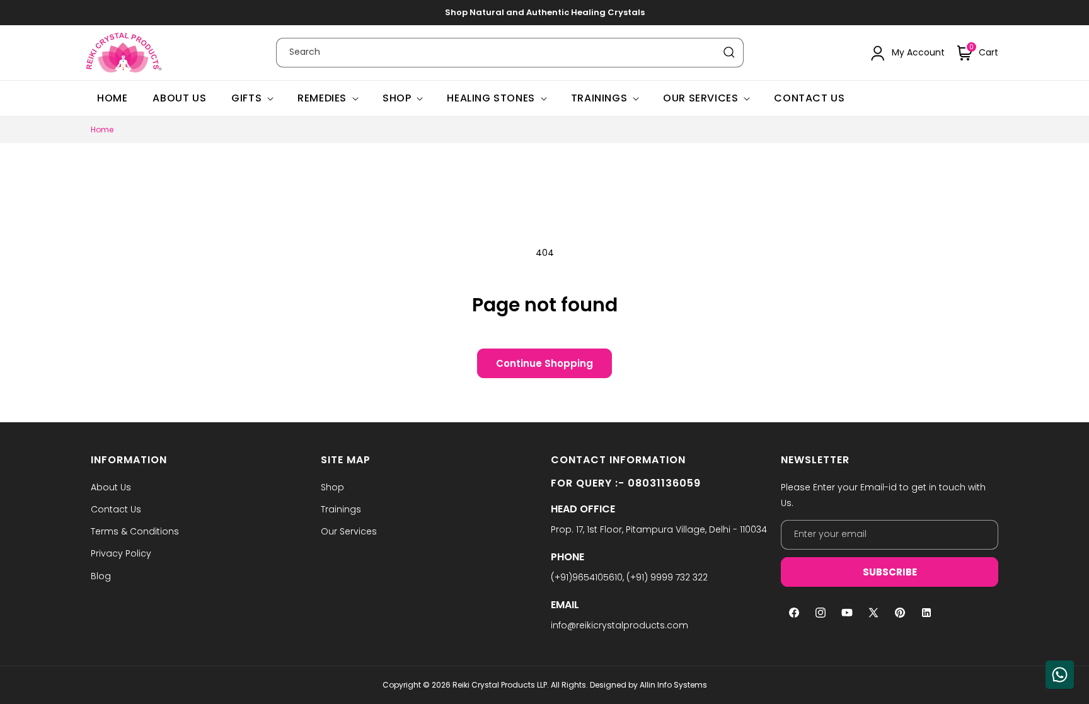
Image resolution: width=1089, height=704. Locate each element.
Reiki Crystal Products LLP (499, 684)
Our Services (700, 98)
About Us (111, 487)
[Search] (729, 52)
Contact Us (116, 509)
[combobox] (510, 52)
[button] (977, 53)
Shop (397, 98)
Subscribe (890, 572)
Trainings (599, 98)
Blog (101, 576)
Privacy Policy (121, 553)
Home (102, 129)
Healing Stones (490, 98)
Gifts (246, 98)
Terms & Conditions (135, 531)
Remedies (322, 98)
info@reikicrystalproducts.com (619, 625)
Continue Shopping (544, 363)
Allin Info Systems (673, 684)
